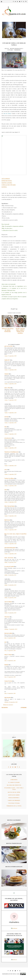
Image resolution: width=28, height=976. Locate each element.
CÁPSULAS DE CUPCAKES (9, 185)
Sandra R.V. (7, 360)
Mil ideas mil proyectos (14, 785)
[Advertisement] (7, 722)
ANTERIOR (23, 707)
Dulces (7, 48)
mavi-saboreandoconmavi (10, 547)
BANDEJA (4, 187)
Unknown (7, 374)
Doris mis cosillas (8, 633)
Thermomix (17, 50)
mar (5, 642)
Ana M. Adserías (8, 601)
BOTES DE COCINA (7, 180)
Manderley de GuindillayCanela (11, 452)
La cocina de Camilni (9, 566)
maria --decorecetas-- (9, 557)
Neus (6, 426)
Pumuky (6, 664)
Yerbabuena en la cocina (14, 805)
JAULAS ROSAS (6, 178)
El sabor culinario (14, 782)
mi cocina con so (8, 438)
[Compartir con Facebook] (11, 309)
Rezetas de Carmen (14, 795)
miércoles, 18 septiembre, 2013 (11, 702)
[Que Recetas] (14, 928)
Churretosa (7, 616)
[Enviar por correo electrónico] (16, 309)
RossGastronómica (14, 797)
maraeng (6, 416)
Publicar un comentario (8, 704)
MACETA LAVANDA (7, 183)
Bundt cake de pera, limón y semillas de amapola (20, 331)
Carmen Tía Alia (8, 681)
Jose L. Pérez (7, 387)
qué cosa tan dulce (9, 346)
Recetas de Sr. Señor (14, 792)
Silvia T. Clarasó (8, 654)
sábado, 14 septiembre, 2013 (10, 562)
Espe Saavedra (8, 697)
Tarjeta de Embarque (14, 800)
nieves (6, 469)
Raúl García (7, 520)
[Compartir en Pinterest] (15, 309)
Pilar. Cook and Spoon (10, 506)
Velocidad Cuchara (14, 803)
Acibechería (14, 779)
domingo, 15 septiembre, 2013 (11, 629)
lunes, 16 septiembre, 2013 (10, 638)
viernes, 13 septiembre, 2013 (10, 356)
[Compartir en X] (13, 309)
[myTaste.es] (14, 959)
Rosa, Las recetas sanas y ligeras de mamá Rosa (15, 533)
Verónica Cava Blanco (9, 478)
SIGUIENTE (5, 707)
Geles (6, 489)
